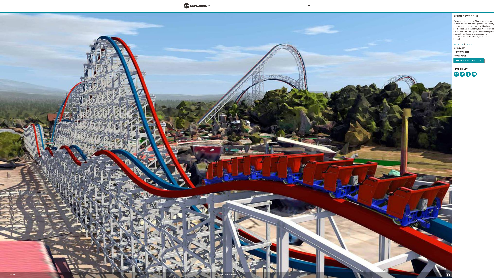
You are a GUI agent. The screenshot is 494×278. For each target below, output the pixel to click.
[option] (226, 145)
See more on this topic (469, 60)
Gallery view (458, 44)
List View (468, 44)
